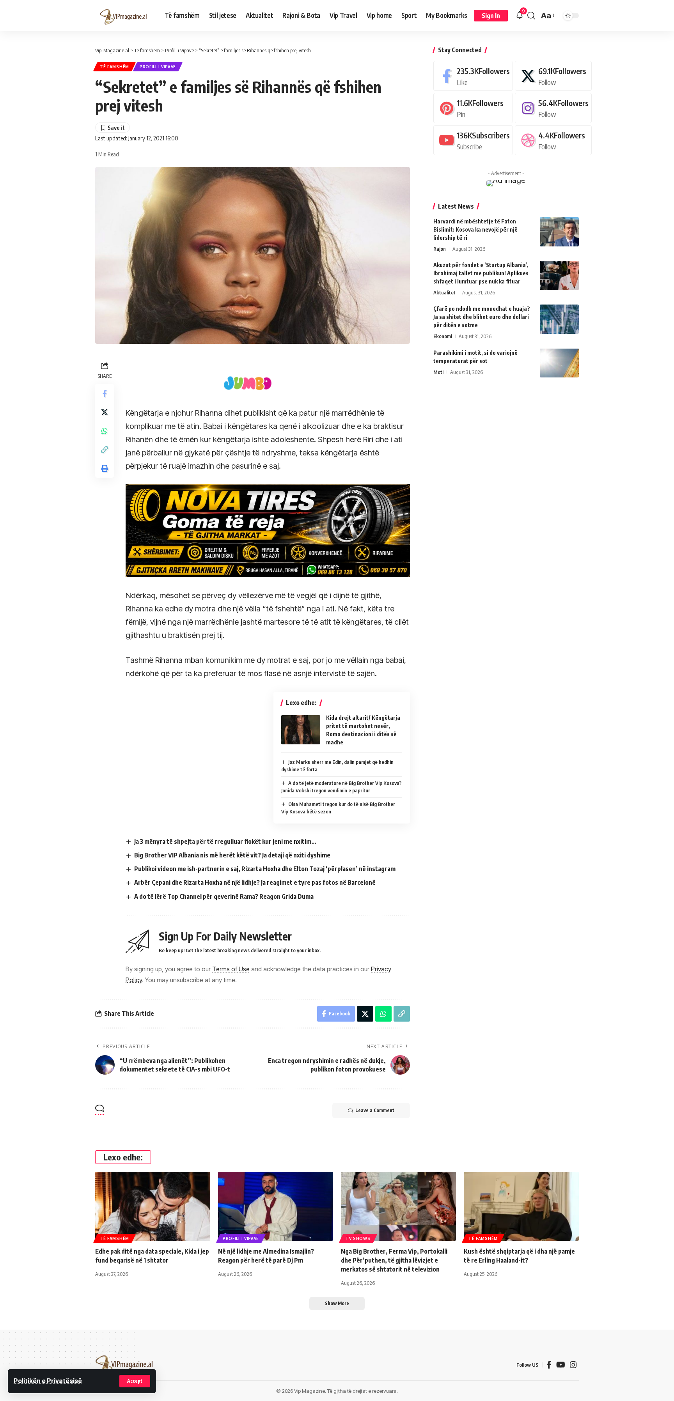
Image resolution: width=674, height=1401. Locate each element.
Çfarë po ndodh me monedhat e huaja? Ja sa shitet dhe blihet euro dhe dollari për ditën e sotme (481, 316)
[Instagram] (553, 108)
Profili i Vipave (158, 66)
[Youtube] (473, 140)
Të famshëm (114, 66)
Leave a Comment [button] (374, 1110)
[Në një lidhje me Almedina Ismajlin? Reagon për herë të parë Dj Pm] (275, 1206)
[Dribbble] (553, 140)
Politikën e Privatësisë (48, 1381)
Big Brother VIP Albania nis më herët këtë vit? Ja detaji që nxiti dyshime (232, 855)
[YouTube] (560, 1364)
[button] (134, 1381)
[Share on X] (104, 412)
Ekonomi (442, 336)
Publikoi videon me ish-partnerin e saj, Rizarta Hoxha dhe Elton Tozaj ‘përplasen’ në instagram (265, 869)
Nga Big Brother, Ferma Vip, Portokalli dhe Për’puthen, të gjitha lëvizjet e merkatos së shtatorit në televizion (394, 1260)
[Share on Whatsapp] (104, 431)
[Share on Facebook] (104, 393)
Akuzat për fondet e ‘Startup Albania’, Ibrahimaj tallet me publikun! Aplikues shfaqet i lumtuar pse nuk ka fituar (481, 273)
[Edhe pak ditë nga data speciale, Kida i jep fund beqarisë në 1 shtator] (152, 1206)
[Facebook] (473, 76)
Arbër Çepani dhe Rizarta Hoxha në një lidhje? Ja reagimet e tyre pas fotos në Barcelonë (255, 882)
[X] (553, 76)
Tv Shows (358, 1238)
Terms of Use (231, 969)
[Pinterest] (473, 108)
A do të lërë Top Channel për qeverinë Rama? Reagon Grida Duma (224, 896)
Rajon (439, 249)
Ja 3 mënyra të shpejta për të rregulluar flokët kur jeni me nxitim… (225, 841)
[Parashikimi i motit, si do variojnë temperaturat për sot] (559, 362)
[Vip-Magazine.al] (123, 15)
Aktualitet (444, 292)
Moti (438, 371)
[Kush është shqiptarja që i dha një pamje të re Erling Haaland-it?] (521, 1206)
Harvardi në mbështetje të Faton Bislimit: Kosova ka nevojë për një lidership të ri (475, 229)
